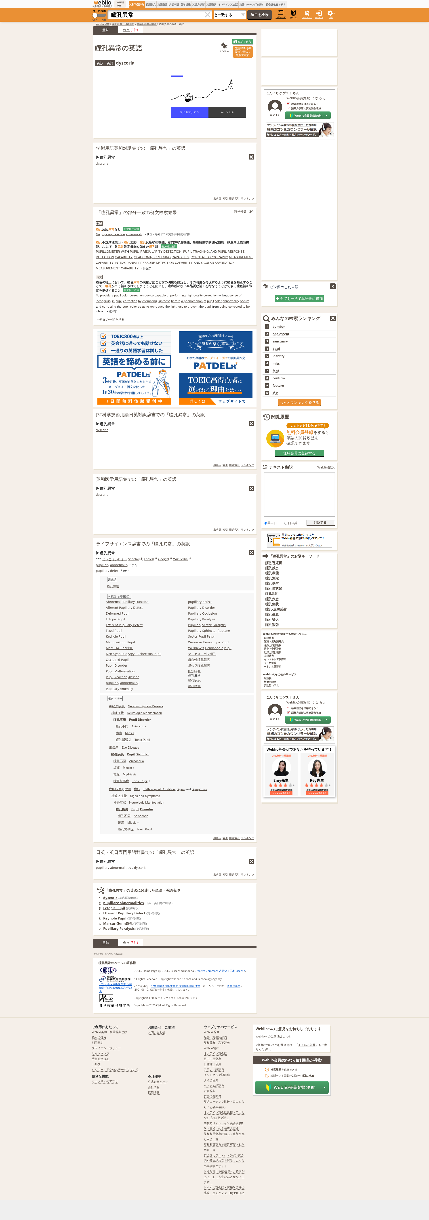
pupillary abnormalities (113, 867)
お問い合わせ (156, 1032)
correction (211, 295)
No (98, 234)
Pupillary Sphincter (202, 630)
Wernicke (195, 642)
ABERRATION (225, 263)
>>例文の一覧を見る (110, 319)
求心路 (193, 665)
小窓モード (281, 17)
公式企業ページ (158, 1082)
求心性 (193, 659)
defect (115, 571)
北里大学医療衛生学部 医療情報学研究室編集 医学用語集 (115, 987)
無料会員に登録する (299, 453)
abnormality (134, 234)
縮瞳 (119, 733)
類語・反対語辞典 (274, 641)
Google (163, 559)
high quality (195, 295)
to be (246, 306)
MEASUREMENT (241, 257)
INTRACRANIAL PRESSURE (135, 263)
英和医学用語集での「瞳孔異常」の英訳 (136, 479)
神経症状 (117, 713)
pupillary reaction (113, 234)
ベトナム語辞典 (272, 666)
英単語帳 (186, 4)
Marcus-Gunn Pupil (120, 642)
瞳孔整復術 (273, 563)
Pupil (125, 613)
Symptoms (199, 789)
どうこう (108, 559)
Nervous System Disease (145, 706)
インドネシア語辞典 (275, 659)
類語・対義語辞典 (215, 1037)
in (113, 301)
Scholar (133, 559)
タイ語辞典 (270, 662)
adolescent (281, 334)
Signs (181, 789)
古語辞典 (269, 655)
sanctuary (280, 341)
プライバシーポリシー (106, 1048)
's (203, 648)
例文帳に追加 (131, 229)
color (218, 301)
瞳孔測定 (272, 578)
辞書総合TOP (100, 1059)
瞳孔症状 (272, 604)
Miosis (129, 733)
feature (278, 385)
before (175, 301)
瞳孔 (191, 680)
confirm (279, 378)
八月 (276, 393)
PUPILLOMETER (108, 251)
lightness (164, 301)
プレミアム (307, 17)
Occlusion (209, 613)
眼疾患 (113, 747)
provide (105, 295)
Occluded (113, 659)
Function (142, 602)
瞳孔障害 (113, 586)
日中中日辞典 (212, 1059)
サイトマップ (100, 1053)
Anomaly (126, 689)
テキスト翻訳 (281, 467)
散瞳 (117, 774)
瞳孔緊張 (272, 624)
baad (276, 349)
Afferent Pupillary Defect (124, 607)
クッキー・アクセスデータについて (115, 1069)
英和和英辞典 (136, 4)
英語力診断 (198, 4)
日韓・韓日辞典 (272, 652)
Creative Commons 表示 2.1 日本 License (220, 971)
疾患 (197, 680)
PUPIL (134, 251)
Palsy (210, 636)
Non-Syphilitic (116, 654)
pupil (117, 295)
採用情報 (154, 1092)
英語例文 (151, 4)
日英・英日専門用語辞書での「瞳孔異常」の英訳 (145, 852)
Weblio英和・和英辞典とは (109, 1032)
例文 (126, 29)
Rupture (224, 630)
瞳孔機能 (272, 573)
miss (276, 363)
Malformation (124, 671)
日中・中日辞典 (272, 648)
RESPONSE (235, 251)
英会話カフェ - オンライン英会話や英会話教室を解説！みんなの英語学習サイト (224, 1160)
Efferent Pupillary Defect (124, 625)
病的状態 (115, 789)
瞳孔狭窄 (272, 583)
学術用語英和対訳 (147, 24)
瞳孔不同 (122, 726)
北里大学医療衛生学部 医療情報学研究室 (175, 986)
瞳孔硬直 (272, 614)
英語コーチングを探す (252, 4)
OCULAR (207, 263)
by (139, 301)
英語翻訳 (211, 4)
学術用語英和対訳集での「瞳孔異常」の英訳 (140, 148)
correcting (109, 306)
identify (278, 356)
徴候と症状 (119, 796)
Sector (207, 625)
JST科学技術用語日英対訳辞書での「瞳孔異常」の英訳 (150, 415)
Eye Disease (130, 747)
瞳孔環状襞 (273, 588)
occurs (244, 301)
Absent (133, 677)
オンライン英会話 (228, 4)
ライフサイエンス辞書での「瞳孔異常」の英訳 (143, 544)
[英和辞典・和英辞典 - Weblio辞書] (102, 2)
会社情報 (154, 1087)
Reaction (120, 677)
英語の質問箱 (212, 1096)
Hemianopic (212, 642)
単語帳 (267, 678)
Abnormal (113, 602)
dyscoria (102, 163)
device (149, 295)
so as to (143, 306)
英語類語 (162, 4)
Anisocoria (138, 726)
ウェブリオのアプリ (105, 1081)
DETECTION (172, 251)
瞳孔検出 (272, 568)
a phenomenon (192, 301)
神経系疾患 (117, 706)
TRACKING (201, 251)
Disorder (120, 665)
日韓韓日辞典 (212, 1064)
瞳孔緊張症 (123, 739)
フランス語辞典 (214, 1069)
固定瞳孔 (194, 671)
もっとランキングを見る (299, 402)
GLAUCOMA (142, 257)
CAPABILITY (123, 257)
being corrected (231, 306)
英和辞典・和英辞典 (123, 24)
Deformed (113, 613)
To (97, 295)
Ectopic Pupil (115, 619)
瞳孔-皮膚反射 (276, 609)
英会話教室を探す (276, 4)
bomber (279, 326)
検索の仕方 (99, 1037)
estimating (149, 301)
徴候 (128, 789)
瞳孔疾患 (272, 599)
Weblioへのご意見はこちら (273, 1036)
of (168, 295)
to (185, 306)
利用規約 (97, 1043)
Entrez (149, 559)
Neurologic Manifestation (144, 713)
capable (160, 295)
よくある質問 (306, 1045)
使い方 (293, 18)
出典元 (217, 198)
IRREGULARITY (150, 251)
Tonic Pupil (142, 739)
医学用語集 (233, 986)
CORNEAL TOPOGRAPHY (209, 257)
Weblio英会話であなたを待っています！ (299, 749)
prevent (193, 306)
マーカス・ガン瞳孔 (202, 654)
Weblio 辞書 (102, 24)
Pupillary (128, 602)
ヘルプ (96, 1064)
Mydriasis (129, 774)
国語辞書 (269, 637)
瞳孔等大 (272, 619)
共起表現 (174, 4)
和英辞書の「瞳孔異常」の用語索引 (108, 953)
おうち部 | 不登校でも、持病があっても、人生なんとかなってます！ (224, 1176)
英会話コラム (271, 685)
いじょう (121, 559)
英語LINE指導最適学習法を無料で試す (243, 52)
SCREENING (161, 257)
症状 (137, 789)
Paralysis (219, 625)
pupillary (102, 565)
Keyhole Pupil (116, 636)
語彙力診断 (270, 681)
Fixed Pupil (114, 630)
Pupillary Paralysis (201, 619)
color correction (133, 295)
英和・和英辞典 (272, 645)
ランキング (247, 198)
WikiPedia (180, 559)
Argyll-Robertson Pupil (144, 654)
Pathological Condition (159, 789)
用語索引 (234, 198)
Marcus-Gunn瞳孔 (119, 648)
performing (178, 295)
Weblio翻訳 (326, 467)
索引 (225, 198)
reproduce (157, 306)
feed (276, 371)
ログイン (319, 17)
